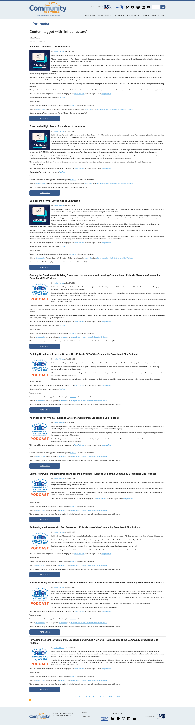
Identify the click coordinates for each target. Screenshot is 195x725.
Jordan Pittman (59, 51)
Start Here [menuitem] (156, 16)
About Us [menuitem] (89, 16)
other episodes (40, 109)
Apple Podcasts (79, 94)
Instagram (138, 7)
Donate (119, 7)
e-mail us (73, 105)
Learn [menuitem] (144, 16)
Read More (45, 118)
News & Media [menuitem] (104, 16)
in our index (88, 109)
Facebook (132, 7)
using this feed (106, 94)
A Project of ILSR (97, 7)
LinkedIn (143, 7)
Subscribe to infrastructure (30, 700)
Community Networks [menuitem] (126, 16)
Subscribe (86, 716)
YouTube (148, 7)
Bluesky (127, 7)
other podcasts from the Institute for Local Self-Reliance (114, 109)
